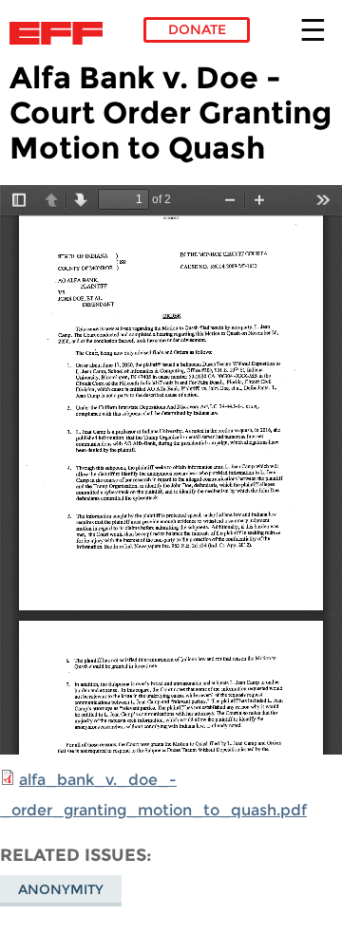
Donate (197, 29)
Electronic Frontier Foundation (61, 33)
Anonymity (61, 889)
